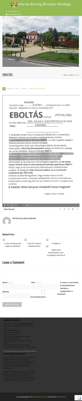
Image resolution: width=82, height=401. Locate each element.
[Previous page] (4, 205)
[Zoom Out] (19, 205)
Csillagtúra (56, 243)
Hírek (71, 75)
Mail (36, 282)
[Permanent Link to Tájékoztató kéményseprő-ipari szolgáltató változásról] (47, 247)
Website (5, 292)
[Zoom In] (23, 205)
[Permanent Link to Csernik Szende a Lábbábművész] (25, 240)
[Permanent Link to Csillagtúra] (47, 240)
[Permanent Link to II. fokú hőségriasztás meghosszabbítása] (3, 240)
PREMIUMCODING (39, 397)
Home (65, 75)
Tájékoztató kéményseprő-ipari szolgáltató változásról (56, 252)
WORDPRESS (61, 397)
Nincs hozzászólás (37, 89)
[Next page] (8, 205)
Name (7, 282)
